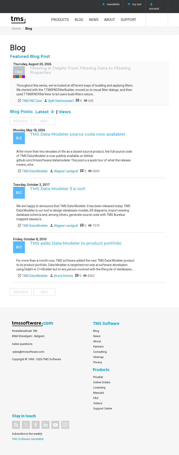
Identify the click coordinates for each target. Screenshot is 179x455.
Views (65, 111)
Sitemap (98, 357)
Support (128, 20)
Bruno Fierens (62, 276)
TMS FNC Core (29, 100)
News (93, 20)
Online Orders (101, 382)
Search (157, 20)
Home (16, 28)
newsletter (113, 4)
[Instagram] (65, 425)
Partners (98, 346)
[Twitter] (26, 425)
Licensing (99, 387)
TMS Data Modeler (32, 171)
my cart (136, 4)
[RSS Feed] (16, 425)
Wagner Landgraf (64, 171)
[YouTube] (55, 425)
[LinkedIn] (45, 425)
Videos (97, 403)
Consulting (100, 351)
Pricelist (98, 377)
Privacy (97, 362)
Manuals (98, 392)
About (109, 20)
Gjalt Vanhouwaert (59, 100)
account (154, 8)
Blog (79, 20)
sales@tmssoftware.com (28, 351)
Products (60, 20)
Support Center (102, 408)
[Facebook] (36, 425)
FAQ (95, 398)
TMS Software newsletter (28, 439)
